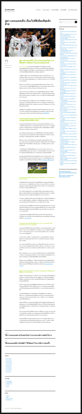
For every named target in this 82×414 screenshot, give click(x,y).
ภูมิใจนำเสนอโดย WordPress (16, 408)
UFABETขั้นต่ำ (46, 113)
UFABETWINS (9, 381)
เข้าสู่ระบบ (8, 395)
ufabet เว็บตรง (45, 10)
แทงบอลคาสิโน (27, 218)
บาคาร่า (7, 385)
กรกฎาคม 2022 (9, 361)
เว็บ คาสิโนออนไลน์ (72, 10)
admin (6, 63)
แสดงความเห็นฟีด (9, 398)
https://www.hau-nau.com (64, 176)
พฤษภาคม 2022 (9, 363)
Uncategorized (8, 67)
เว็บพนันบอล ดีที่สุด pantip (48, 159)
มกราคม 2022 (8, 369)
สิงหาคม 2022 (8, 359)
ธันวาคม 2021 (8, 370)
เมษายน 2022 (8, 365)
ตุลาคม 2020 (8, 372)
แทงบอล (7, 386)
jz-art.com (9, 10)
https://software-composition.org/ (66, 175)
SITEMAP (38, 10)
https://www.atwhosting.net (65, 171)
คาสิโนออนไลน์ (9, 383)
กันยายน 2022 (8, 358)
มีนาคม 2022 (8, 366)
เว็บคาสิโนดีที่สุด (55, 10)
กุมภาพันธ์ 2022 (9, 368)
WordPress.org (9, 399)
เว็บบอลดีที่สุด (63, 10)
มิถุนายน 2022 (8, 362)
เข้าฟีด (7, 397)
